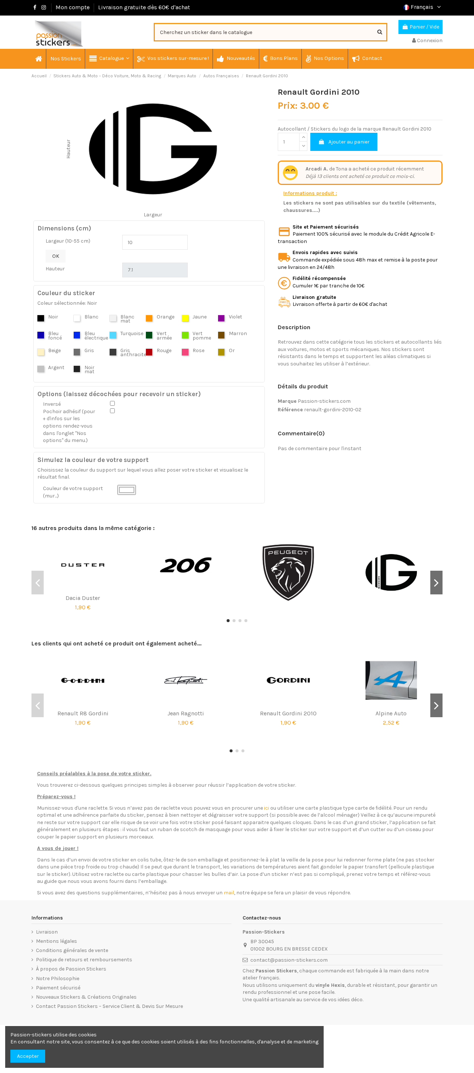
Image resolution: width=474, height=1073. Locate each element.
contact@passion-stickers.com (289, 960)
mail (229, 893)
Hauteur (55, 269)
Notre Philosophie (57, 978)
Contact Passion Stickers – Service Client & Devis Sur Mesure (109, 1006)
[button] (109, 59)
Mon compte (73, 7)
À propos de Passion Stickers (71, 969)
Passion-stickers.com (324, 401)
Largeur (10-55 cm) (68, 241)
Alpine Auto (391, 713)
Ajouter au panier (349, 142)
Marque (287, 401)
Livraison (47, 932)
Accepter (28, 1056)
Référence (290, 409)
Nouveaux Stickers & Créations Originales (86, 997)
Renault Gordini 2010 (288, 713)
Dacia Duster (83, 597)
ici (266, 808)
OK (55, 256)
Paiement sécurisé (58, 988)
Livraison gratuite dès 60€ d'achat (144, 7)
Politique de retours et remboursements (84, 959)
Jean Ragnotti (185, 713)
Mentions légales (56, 941)
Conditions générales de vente (72, 950)
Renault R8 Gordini (83, 713)
